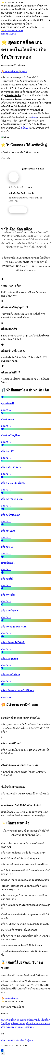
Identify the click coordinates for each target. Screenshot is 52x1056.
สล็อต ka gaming (18, 1020)
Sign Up (12, 33)
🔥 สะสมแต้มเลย (9, 71)
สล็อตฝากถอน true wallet (38, 1023)
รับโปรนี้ (19, 210)
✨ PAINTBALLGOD (12, 30)
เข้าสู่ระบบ (29, 1040)
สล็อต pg (25, 128)
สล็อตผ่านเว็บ (33, 1020)
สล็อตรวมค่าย (18, 1023)
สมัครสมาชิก (17, 1040)
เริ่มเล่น (5, 33)
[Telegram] (2, 1050)
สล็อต (34, 117)
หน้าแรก (5, 1020)
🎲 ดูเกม (22, 71)
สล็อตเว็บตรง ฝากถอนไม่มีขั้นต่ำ (17, 1027)
